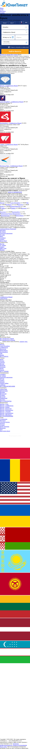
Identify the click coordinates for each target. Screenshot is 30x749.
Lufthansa (2, 385)
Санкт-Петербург (15, 203)
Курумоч (2, 399)
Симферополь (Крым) (6, 297)
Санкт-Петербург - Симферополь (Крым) (12, 101)
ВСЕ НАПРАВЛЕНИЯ (6, 416)
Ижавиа (2, 249)
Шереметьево (4, 390)
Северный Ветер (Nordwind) (8, 229)
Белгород (24, 208)
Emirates (2, 382)
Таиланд (2, 362)
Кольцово (3, 396)
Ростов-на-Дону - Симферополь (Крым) (11, 166)
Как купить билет (5, 431)
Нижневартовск (5, 215)
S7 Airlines (3, 245)
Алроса (2, 239)
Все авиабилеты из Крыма (7, 340)
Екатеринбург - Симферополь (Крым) (11, 123)
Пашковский (3, 398)
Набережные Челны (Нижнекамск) (11, 213)
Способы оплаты (5, 422)
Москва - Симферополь (6, 405)
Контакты (3, 11)
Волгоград (3, 212)
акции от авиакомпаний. (15, 192)
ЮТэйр (2, 379)
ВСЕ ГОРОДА (4, 356)
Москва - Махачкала (6, 414)
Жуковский (3, 393)
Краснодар (3, 349)
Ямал (1, 236)
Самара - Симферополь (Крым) (9, 144)
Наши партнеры (4, 426)
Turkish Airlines (4, 383)
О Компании (3, 419)
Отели (4, 23)
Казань (2, 206)
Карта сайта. (3, 746)
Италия (2, 364)
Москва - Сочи (4, 404)
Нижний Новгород (15, 206)
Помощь (2, 423)
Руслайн (2, 235)
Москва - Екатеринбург (6, 413)
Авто (11, 23)
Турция (2, 361)
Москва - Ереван (5, 407)
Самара (3, 208)
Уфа (27, 203)
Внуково (2, 392)
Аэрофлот (3, 238)
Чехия (1, 368)
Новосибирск (20, 215)
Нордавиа (3, 230)
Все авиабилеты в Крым (7, 338)
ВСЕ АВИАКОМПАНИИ (7, 386)
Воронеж (20, 204)
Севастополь (3, 298)
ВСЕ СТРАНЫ (4, 371)
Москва (2, 203)
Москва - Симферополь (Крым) (9, 85)
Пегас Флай (3, 241)
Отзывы (2, 12)
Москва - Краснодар (6, 408)
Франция (2, 365)
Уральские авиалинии (6, 233)
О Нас (2, 9)
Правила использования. (20, 745)
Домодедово (3, 389)
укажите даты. (23, 341)
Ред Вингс (3, 232)
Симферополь (4, 347)
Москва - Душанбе (5, 411)
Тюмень (13, 208)
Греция (2, 370)
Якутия (2, 244)
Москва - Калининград (6, 410)
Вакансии (3, 428)
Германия (2, 367)
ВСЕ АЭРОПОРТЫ (5, 401)
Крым (1, 359)
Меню (2, 8)
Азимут (2, 247)
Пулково (2, 395)
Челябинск (9, 204)
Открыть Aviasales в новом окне (19, 47)
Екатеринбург (16, 212)
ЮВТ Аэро (3, 248)
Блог (1, 429)
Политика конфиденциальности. (9, 744)
